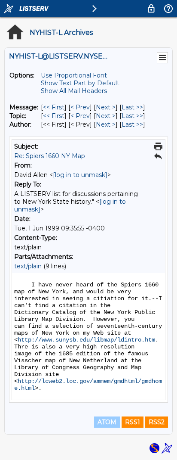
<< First (53, 107)
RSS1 (132, 422)
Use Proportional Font (74, 75)
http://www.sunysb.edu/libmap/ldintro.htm (86, 339)
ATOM (107, 422)
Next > (106, 107)
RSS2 (157, 422)
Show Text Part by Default (80, 83)
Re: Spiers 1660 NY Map (49, 156)
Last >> (132, 107)
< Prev (80, 107)
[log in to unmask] (80, 175)
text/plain (28, 266)
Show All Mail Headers (74, 91)
